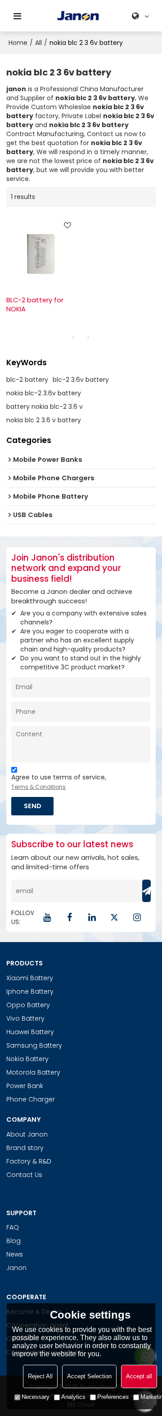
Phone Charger (30, 1099)
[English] (141, 16)
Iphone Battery (30, 991)
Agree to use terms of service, (58, 782)
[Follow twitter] (115, 917)
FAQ (12, 1227)
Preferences (113, 1397)
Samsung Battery (34, 1045)
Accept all (139, 1376)
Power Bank (24, 1085)
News (14, 1254)
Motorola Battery (33, 1072)
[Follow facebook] (70, 917)
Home (18, 42)
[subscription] (146, 891)
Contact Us (24, 1174)
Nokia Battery (27, 1058)
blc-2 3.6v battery (81, 379)
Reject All (40, 1376)
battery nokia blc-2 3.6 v (44, 406)
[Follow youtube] (47, 917)
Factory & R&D (28, 1161)
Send (32, 805)
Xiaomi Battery (29, 978)
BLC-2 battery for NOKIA (34, 305)
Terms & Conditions (38, 787)
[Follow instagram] (137, 917)
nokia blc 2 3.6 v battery (43, 420)
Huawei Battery (30, 1031)
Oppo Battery (28, 1004)
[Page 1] (73, 337)
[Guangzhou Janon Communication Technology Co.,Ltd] (78, 16)
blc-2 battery (27, 379)
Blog (13, 1240)
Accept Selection (89, 1376)
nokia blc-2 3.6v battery (43, 393)
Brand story (25, 1147)
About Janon (27, 1134)
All (38, 42)
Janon (16, 1267)
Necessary (36, 1397)
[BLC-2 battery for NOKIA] (41, 251)
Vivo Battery (25, 1018)
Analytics (73, 1397)
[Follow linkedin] (92, 917)
